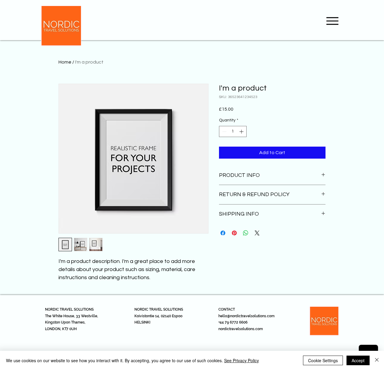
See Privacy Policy (241, 360)
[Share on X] (257, 233)
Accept (358, 360)
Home (64, 62)
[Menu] (332, 21)
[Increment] (242, 131)
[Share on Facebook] (222, 233)
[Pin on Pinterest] (234, 233)
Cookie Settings (323, 360)
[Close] (376, 360)
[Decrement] (223, 131)
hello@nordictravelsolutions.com (246, 316)
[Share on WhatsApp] (245, 233)
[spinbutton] (232, 131)
